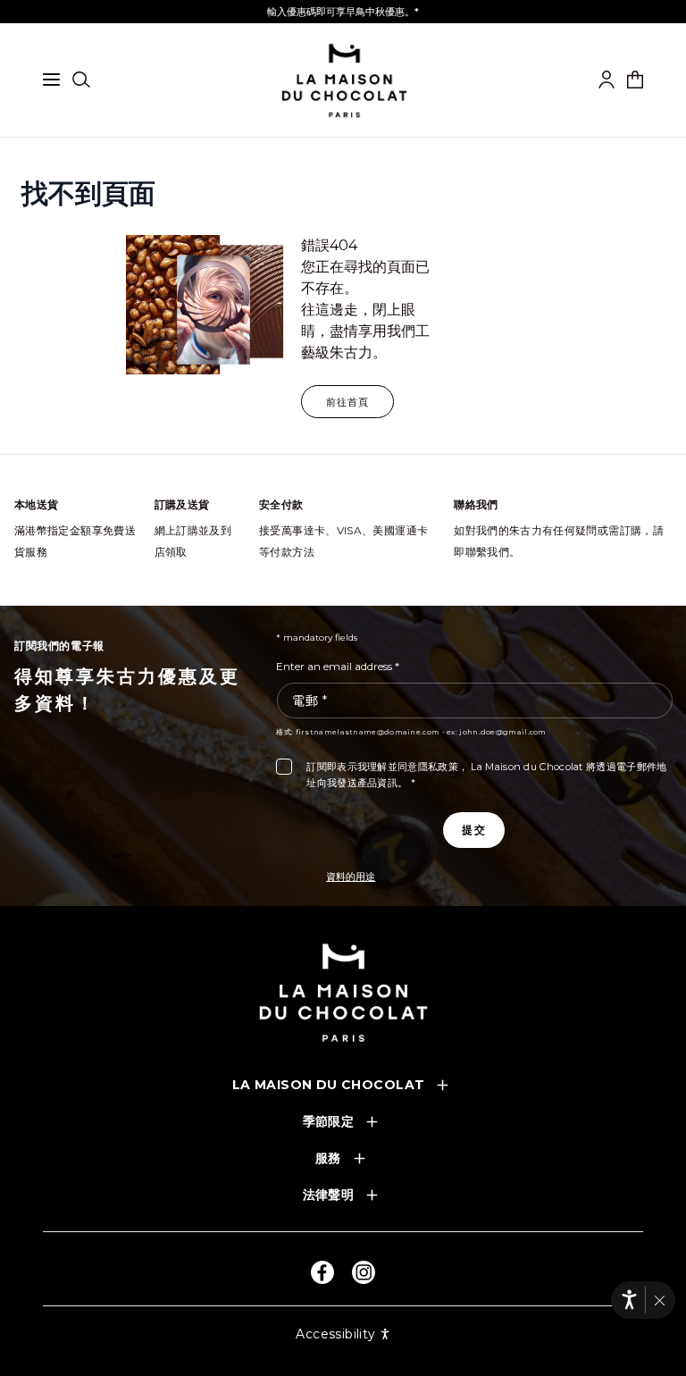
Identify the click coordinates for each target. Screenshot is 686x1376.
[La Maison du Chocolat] (343, 992)
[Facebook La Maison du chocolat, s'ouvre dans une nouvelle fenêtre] (322, 1272)
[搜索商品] (81, 79)
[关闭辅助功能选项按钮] (660, 1300)
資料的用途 (350, 876)
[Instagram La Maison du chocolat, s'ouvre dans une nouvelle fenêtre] (363, 1272)
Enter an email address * (337, 666)
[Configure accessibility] (629, 1299)
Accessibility (335, 1334)
